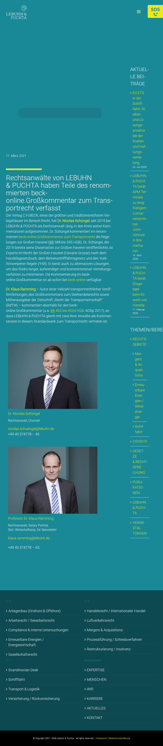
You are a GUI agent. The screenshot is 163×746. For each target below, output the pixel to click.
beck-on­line (76, 280)
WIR (90, 689)
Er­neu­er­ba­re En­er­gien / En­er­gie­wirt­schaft (26, 642)
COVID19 (140, 441)
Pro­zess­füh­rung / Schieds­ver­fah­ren (114, 639)
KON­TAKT (95, 718)
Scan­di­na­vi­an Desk (23, 670)
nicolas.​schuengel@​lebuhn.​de (31, 429)
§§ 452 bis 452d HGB (67, 310)
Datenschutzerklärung (119, 738)
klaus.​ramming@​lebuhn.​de (29, 538)
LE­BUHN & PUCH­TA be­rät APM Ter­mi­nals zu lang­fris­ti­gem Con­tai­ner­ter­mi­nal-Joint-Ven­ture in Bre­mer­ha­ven (140, 213)
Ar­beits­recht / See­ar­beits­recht (31, 620)
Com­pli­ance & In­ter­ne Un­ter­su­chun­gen (38, 630)
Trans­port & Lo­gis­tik (24, 689)
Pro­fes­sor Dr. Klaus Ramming (31, 518)
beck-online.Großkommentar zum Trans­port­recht (57, 237)
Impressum (101, 738)
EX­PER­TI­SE (96, 670)
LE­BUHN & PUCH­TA (139, 507)
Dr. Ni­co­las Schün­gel (73, 221)
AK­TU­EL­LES (96, 708)
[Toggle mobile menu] (139, 12)
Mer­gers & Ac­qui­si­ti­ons (139, 364)
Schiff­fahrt (16, 679)
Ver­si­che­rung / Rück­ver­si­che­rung (34, 698)
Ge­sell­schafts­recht (22, 654)
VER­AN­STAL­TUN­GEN (140, 527)
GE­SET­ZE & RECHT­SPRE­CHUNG (140, 462)
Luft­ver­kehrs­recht (100, 620)
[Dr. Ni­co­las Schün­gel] (52, 343)
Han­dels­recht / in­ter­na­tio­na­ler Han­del (116, 611)
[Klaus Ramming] (52, 448)
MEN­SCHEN (96, 679)
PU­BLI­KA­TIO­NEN (138, 487)
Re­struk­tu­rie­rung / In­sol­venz (109, 649)
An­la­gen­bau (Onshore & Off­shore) (34, 611)
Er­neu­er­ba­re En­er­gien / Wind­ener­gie (140, 401)
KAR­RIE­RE (95, 698)
